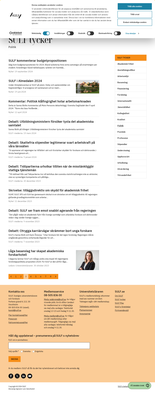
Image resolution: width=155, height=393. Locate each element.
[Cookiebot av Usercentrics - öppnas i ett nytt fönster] (15, 33)
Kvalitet (121, 119)
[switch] (70, 33)
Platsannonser (85, 310)
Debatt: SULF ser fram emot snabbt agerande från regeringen (52, 210)
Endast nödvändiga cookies (135, 22)
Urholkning (122, 162)
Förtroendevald (121, 310)
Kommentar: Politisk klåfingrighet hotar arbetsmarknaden (49, 101)
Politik (120, 125)
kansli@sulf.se (14, 310)
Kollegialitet (123, 113)
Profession (122, 138)
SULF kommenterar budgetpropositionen (37, 60)
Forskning (122, 94)
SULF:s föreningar (123, 306)
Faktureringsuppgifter (18, 322)
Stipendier (122, 144)
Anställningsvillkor (126, 70)
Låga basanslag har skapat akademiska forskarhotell (36, 253)
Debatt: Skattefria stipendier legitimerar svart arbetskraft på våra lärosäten (51, 144)
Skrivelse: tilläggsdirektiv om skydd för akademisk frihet (48, 190)
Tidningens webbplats (89, 306)
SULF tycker (123, 57)
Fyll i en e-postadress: (18, 340)
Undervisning (123, 150)
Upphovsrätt (123, 156)
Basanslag (122, 82)
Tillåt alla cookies (135, 6)
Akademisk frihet (125, 64)
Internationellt (124, 101)
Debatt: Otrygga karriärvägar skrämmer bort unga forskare (50, 231)
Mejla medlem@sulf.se (54, 316)
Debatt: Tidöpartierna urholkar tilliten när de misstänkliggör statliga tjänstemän (51, 168)
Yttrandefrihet (124, 175)
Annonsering (84, 314)
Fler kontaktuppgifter (18, 315)
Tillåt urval (134, 14)
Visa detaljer (130, 33)
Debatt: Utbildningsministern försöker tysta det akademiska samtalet (51, 123)
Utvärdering (123, 169)
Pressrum (12, 319)
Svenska (27, 351)
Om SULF (119, 296)
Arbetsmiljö (123, 76)
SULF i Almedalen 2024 (25, 81)
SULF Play (119, 303)
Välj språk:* (13, 351)
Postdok (121, 132)
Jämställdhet (123, 107)
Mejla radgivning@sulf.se (55, 299)
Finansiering (123, 88)
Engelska (39, 351)
